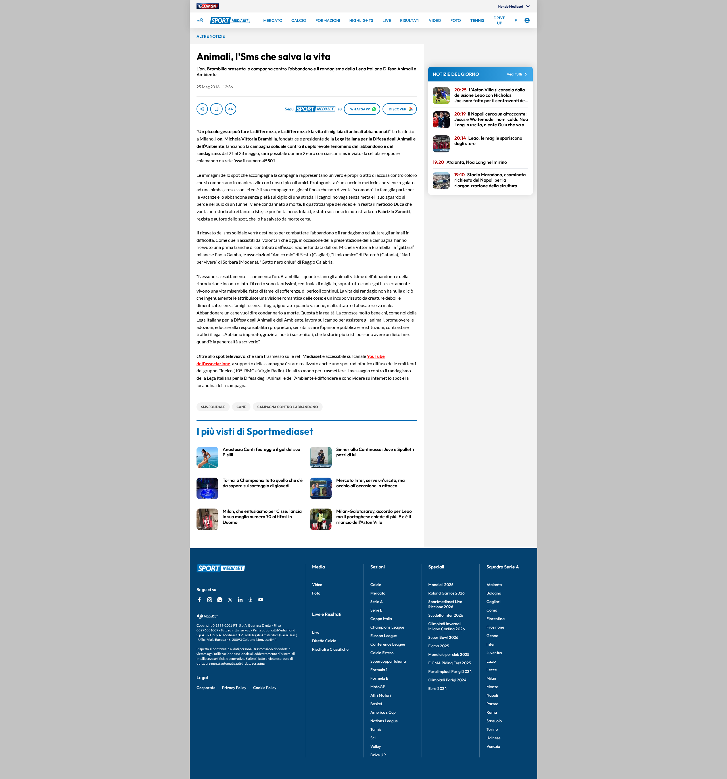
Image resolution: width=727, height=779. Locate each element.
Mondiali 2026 (441, 584)
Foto (316, 593)
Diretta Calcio (324, 640)
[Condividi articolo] (202, 109)
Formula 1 (378, 669)
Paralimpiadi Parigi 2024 (450, 671)
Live (315, 632)
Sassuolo (494, 720)
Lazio (491, 661)
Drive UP (378, 754)
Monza (492, 686)
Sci (372, 737)
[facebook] (199, 599)
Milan (491, 678)
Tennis (375, 729)
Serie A (376, 601)
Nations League (384, 720)
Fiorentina (495, 618)
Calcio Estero (382, 652)
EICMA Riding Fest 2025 (449, 662)
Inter (490, 644)
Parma (492, 703)
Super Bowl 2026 (443, 637)
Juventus (494, 652)
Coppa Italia (381, 618)
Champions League (387, 627)
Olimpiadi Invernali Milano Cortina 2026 (446, 626)
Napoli (492, 695)
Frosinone (495, 627)
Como (491, 610)
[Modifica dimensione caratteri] (230, 109)
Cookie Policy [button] (264, 687)
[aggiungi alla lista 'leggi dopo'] (216, 109)
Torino (492, 729)
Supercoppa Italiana (388, 661)
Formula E (379, 678)
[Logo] (231, 20)
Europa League (383, 635)
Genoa (492, 635)
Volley (375, 746)
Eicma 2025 (438, 645)
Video (317, 584)
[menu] (200, 20)
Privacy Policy (234, 687)
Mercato (377, 593)
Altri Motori (380, 695)
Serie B (376, 610)
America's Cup (383, 712)
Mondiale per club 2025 (448, 654)
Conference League (387, 644)
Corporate (206, 687)
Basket (376, 703)
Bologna (493, 593)
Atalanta (494, 584)
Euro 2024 (437, 688)
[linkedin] (240, 599)
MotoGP (377, 686)
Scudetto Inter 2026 (445, 615)
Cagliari (493, 601)
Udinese (493, 737)
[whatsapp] (220, 599)
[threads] (250, 599)
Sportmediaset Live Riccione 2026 (445, 604)
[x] (230, 599)
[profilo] (527, 20)
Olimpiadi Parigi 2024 (447, 680)
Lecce (491, 669)
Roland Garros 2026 (446, 593)
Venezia (493, 746)
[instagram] (209, 599)
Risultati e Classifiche (330, 649)
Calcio (375, 584)
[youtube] (261, 599)
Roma (491, 712)
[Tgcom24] (208, 6)
